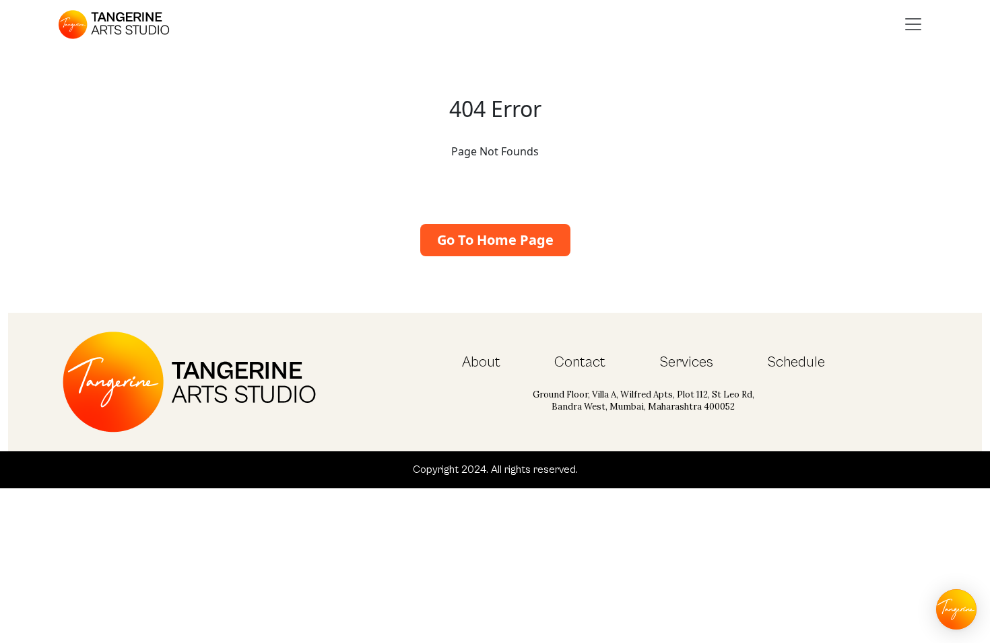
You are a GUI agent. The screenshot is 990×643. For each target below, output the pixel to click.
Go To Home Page (495, 240)
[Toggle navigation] (913, 24)
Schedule (796, 362)
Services (686, 362)
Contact (579, 362)
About (481, 362)
